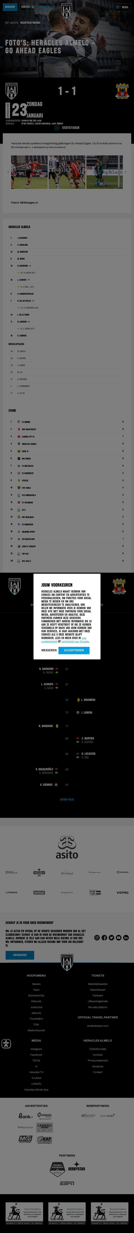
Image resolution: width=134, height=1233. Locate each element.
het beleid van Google (75, 641)
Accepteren (74, 650)
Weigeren (49, 650)
